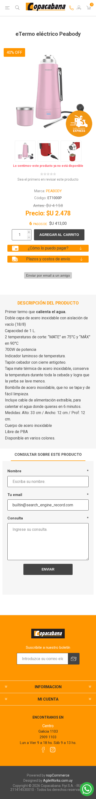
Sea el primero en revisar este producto (48, 179)
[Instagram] (53, 750)
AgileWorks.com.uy (58, 780)
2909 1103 (48, 737)
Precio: (35, 213)
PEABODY (54, 191)
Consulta (15, 518)
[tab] (48, 455)
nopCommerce (57, 775)
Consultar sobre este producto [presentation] (48, 454)
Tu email (14, 495)
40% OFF (14, 52)
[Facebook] (43, 750)
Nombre (14, 471)
